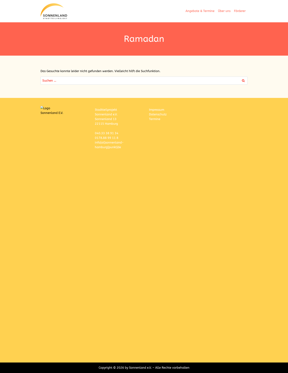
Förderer (240, 11)
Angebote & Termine (200, 11)
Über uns (224, 11)
